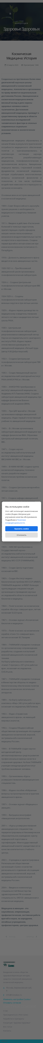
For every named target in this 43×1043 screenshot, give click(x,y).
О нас (5, 1011)
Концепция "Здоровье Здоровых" (17, 1023)
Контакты (7, 1031)
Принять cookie (21, 528)
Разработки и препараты (13, 1019)
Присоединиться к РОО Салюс (15, 1015)
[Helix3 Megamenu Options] (10, 13)
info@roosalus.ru (14, 995)
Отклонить (21, 535)
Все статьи (7, 1027)
